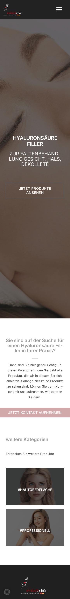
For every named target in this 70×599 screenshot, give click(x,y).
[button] (7, 592)
